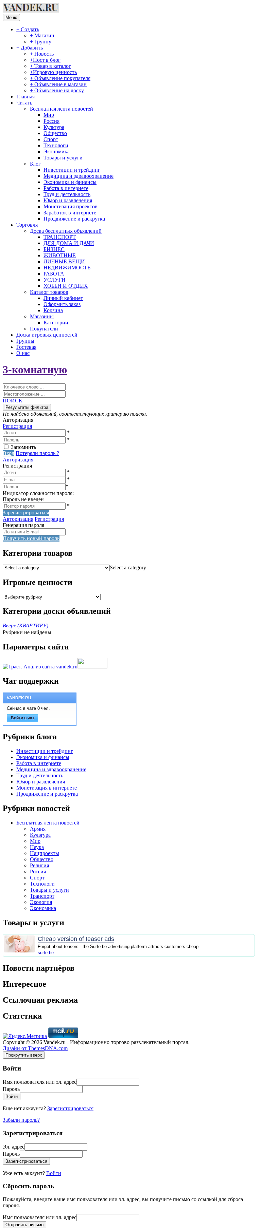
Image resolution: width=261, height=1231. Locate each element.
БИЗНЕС (54, 249)
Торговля (27, 225)
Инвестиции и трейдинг (72, 170)
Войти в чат (22, 718)
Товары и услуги (63, 157)
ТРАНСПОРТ (60, 237)
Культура (54, 127)
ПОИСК (12, 400)
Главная (25, 96)
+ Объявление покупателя (60, 78)
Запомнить (23, 447)
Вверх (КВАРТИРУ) (25, 625)
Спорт (51, 139)
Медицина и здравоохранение (79, 176)
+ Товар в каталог (50, 66)
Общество (55, 133)
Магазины (42, 316)
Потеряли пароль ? (37, 453)
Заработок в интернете (70, 212)
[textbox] (128, 567)
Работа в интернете (66, 188)
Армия (38, 829)
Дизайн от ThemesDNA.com (35, 1048)
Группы (25, 341)
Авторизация (18, 459)
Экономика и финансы (70, 182)
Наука (37, 847)
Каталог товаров (49, 292)
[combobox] (128, 567)
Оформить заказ (62, 304)
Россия (51, 121)
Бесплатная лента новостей (61, 109)
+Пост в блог (45, 60)
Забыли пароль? (21, 1120)
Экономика (57, 151)
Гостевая (26, 347)
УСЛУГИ (55, 280)
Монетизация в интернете (46, 788)
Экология (41, 902)
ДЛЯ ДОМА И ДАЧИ (69, 243)
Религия (39, 865)
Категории (56, 322)
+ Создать (27, 29)
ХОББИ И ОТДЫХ (66, 286)
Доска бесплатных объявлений (66, 231)
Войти (53, 1173)
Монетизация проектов (71, 206)
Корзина (53, 310)
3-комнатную (35, 369)
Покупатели (44, 329)
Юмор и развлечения (68, 200)
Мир (49, 115)
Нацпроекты (44, 853)
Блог (35, 164)
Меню (11, 17)
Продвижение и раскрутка (74, 219)
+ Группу (40, 41)
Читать (24, 103)
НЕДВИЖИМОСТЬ (67, 267)
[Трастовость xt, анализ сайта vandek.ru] (40, 666)
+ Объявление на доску (57, 90)
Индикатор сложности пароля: (38, 493)
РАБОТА (54, 274)
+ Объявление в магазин (58, 84)
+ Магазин (42, 35)
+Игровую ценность (53, 72)
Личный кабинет (63, 298)
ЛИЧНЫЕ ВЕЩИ (64, 261)
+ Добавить (29, 48)
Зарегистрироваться (70, 1108)
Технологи (56, 145)
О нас (23, 353)
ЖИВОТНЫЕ (60, 255)
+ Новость (42, 54)
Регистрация (17, 426)
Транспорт (42, 896)
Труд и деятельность (67, 194)
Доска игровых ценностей (46, 335)
